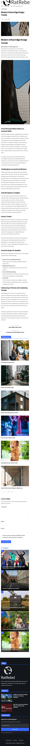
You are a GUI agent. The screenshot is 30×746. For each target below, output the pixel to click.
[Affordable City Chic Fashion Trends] (15, 451)
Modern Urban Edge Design (7, 387)
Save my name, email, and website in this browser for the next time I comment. (14, 536)
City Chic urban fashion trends (8, 437)
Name (3, 521)
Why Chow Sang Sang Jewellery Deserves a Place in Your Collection (20, 706)
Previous (4, 491)
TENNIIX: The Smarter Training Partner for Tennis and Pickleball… (20, 696)
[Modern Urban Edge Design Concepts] (15, 400)
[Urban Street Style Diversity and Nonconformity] (15, 621)
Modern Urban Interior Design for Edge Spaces (12, 488)
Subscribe (15, 729)
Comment (4, 507)
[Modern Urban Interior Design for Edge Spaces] (15, 476)
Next (9, 491)
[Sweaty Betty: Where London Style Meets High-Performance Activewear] (15, 560)
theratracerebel (12, 743)
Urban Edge (4, 9)
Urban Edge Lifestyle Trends (7, 362)
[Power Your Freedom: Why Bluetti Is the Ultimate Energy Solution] (15, 601)
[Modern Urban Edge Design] (15, 375)
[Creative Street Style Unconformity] (15, 580)
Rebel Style (4, 701)
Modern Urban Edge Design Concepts (9, 412)
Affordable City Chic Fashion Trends (9, 463)
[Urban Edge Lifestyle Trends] (15, 350)
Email (3, 528)
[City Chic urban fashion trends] (15, 426)
